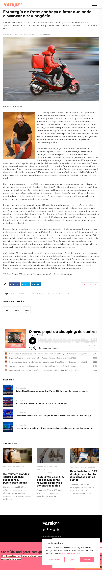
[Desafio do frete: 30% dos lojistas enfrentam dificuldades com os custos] (84, 455)
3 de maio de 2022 (31, 34)
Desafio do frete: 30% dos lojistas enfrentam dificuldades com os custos (84, 475)
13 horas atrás (21, 425)
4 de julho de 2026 (9, 470)
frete (66, 294)
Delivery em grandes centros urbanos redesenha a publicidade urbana (16, 478)
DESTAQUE (41, 467)
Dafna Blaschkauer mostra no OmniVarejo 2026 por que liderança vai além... (52, 391)
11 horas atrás (20, 400)
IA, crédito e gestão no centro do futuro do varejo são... (42, 403)
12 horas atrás (21, 413)
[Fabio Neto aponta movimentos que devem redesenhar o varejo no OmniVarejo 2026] (8, 414)
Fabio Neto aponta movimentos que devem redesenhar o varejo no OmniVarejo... (54, 416)
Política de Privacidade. (71, 553)
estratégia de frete (53, 294)
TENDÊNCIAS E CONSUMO (13, 467)
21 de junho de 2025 (88, 467)
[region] (69, 552)
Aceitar (87, 560)
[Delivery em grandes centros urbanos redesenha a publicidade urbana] (17, 455)
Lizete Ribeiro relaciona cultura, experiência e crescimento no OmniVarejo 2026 (54, 428)
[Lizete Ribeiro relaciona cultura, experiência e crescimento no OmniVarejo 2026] (8, 427)
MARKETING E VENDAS (12, 34)
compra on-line (17, 294)
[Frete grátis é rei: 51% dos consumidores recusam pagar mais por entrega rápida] (51, 455)
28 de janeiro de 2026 (44, 473)
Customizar (54, 560)
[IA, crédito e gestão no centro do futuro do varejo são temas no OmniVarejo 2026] (8, 402)
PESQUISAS (74, 467)
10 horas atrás (21, 388)
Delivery (30, 294)
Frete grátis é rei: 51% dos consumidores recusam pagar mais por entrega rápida (50, 481)
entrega (39, 294)
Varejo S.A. (47, 34)
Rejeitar (71, 560)
